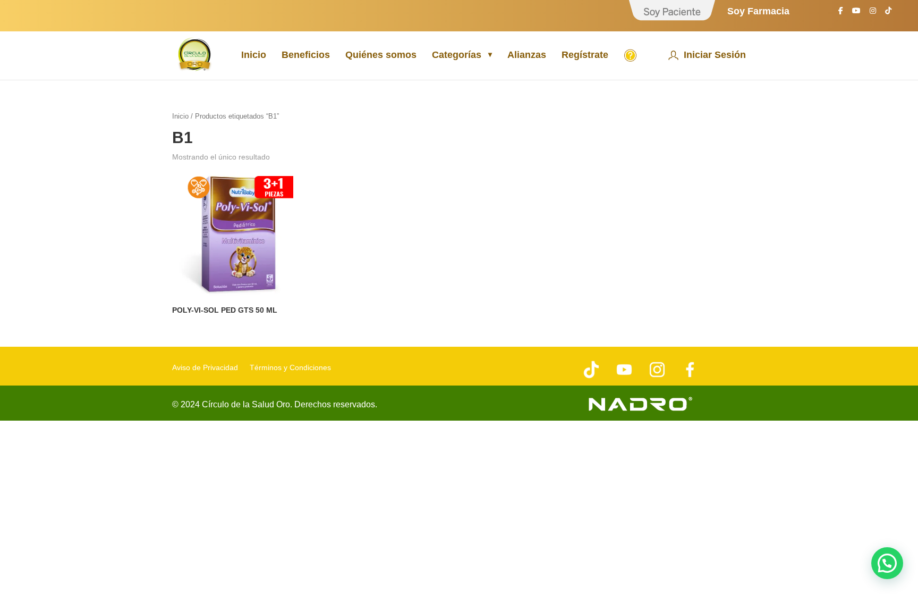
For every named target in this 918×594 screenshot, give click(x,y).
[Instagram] (873, 13)
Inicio (253, 55)
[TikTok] (888, 13)
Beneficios (306, 55)
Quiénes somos (380, 55)
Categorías (456, 55)
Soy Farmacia (758, 11)
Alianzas (526, 55)
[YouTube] (856, 13)
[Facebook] (840, 13)
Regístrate (585, 55)
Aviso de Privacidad (205, 368)
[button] (887, 563)
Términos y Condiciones (290, 368)
